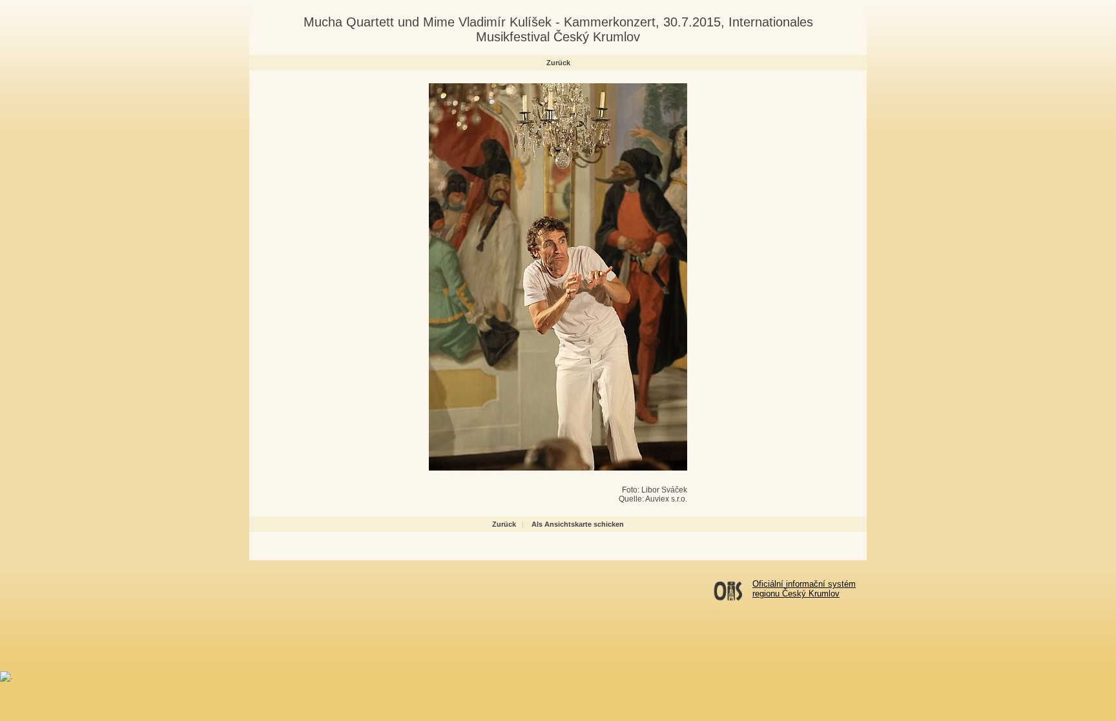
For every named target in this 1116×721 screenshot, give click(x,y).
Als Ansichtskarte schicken (578, 524)
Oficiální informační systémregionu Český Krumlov (804, 588)
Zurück (558, 62)
